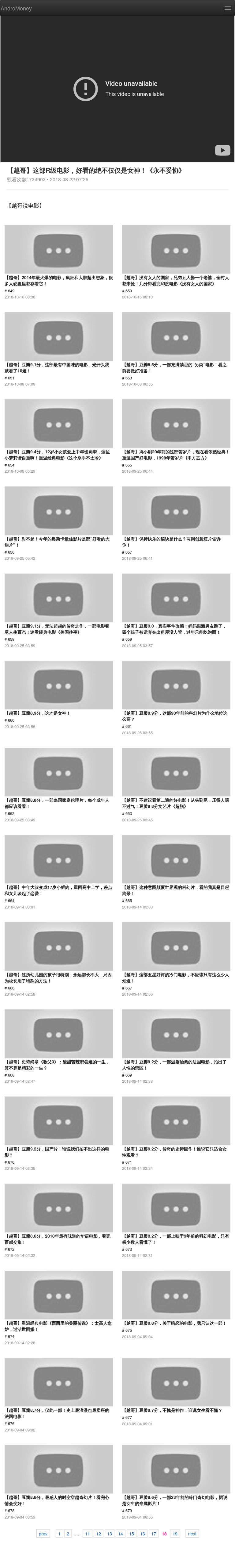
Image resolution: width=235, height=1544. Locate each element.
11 (87, 1534)
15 (131, 1534)
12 (98, 1534)
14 (120, 1534)
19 (175, 1534)
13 (109, 1534)
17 (153, 1534)
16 (142, 1534)
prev (43, 1534)
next (192, 1534)
